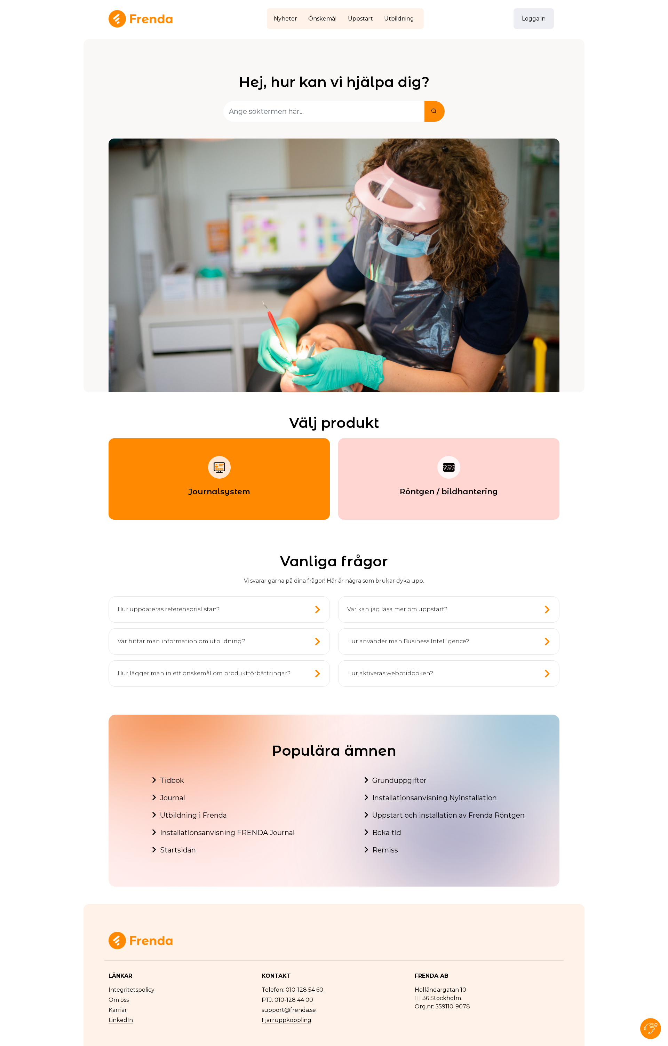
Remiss (385, 850)
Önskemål (322, 18)
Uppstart (360, 18)
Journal (172, 798)
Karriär (118, 1010)
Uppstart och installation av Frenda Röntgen (448, 815)
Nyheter (285, 18)
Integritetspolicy (131, 989)
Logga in (534, 18)
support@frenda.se (289, 1010)
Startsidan (178, 850)
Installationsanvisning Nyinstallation (434, 798)
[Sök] (434, 111)
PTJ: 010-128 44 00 (287, 1000)
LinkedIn (121, 1020)
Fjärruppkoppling (286, 1020)
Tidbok (172, 780)
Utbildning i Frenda (193, 815)
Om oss (119, 1000)
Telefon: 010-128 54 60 (292, 989)
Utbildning (399, 18)
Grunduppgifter (399, 780)
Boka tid (386, 832)
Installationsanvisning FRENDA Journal (227, 832)
